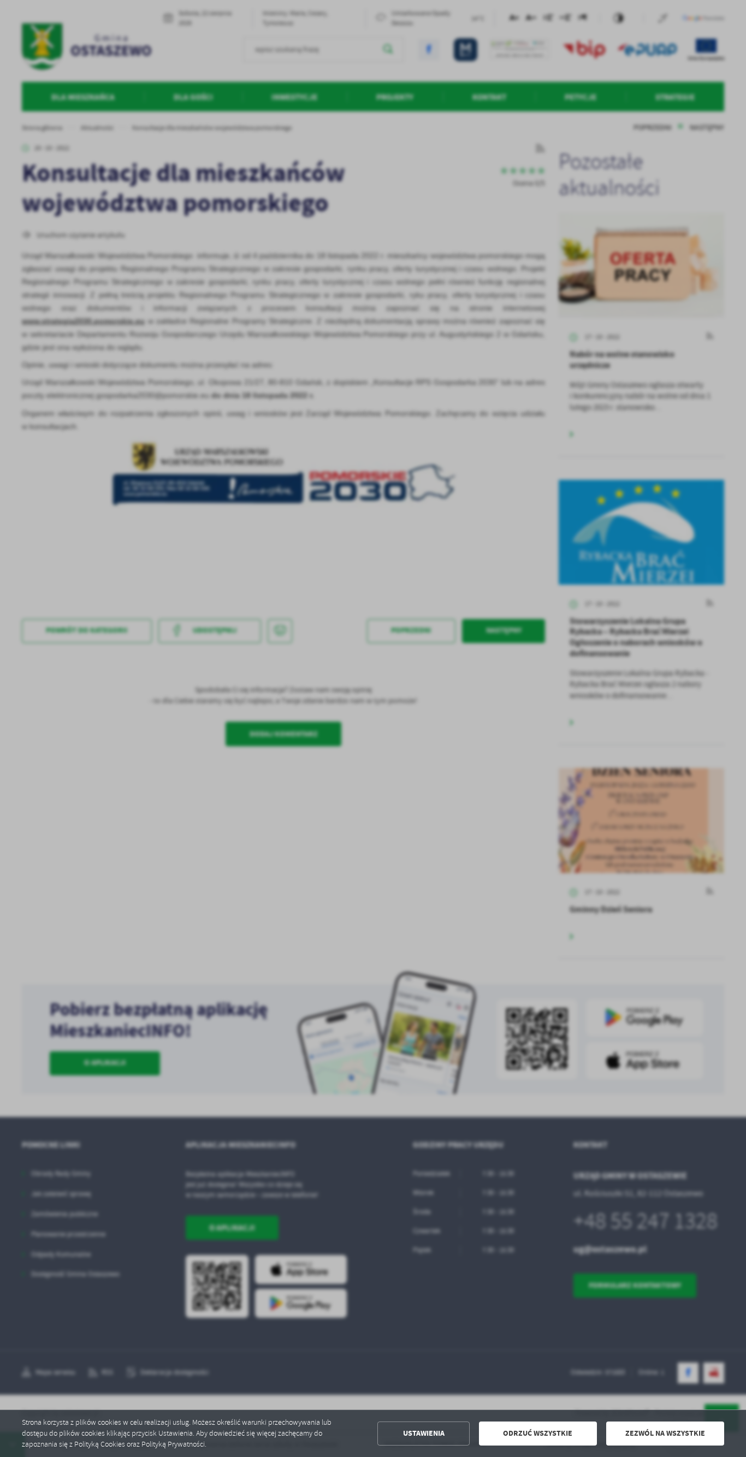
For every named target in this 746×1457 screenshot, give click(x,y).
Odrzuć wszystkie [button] (537, 1433)
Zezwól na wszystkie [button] (665, 1433)
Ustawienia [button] (424, 1433)
